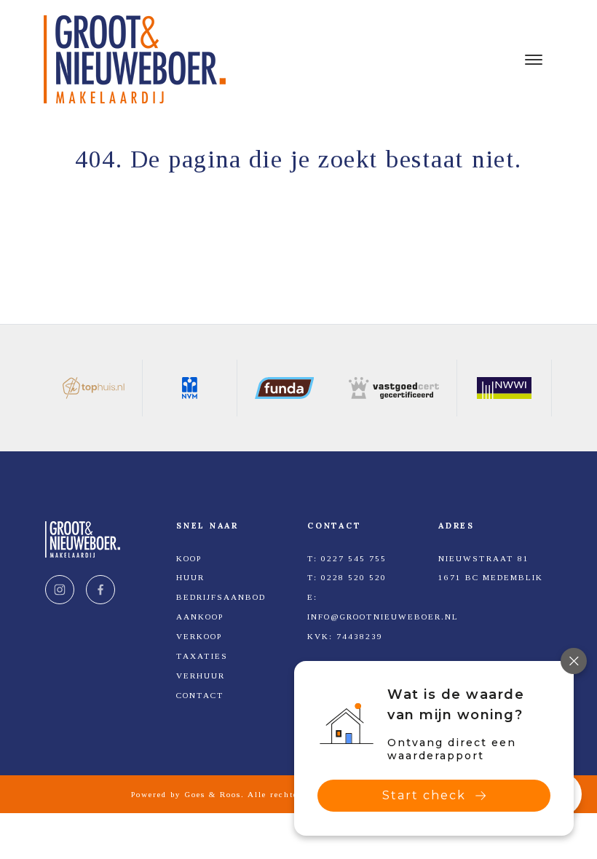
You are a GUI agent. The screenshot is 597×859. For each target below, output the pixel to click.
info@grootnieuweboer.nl (383, 616)
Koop (189, 558)
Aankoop (200, 616)
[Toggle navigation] (533, 59)
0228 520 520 (354, 577)
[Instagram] (59, 589)
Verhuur (200, 675)
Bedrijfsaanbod (221, 597)
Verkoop (199, 636)
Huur (190, 577)
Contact (200, 695)
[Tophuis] (94, 388)
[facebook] (100, 589)
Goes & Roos (213, 794)
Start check (424, 795)
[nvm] (190, 388)
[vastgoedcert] (394, 388)
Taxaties (202, 656)
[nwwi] (504, 388)
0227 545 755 (354, 558)
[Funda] (284, 388)
